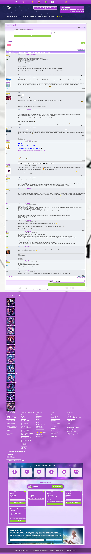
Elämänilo (8, 140)
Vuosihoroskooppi (54, 432)
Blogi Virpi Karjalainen (25, 424)
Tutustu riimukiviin (40, 429)
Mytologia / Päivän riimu (41, 424)
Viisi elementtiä (54, 435)
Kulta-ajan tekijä (70, 416)
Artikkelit (8, 430)
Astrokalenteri (39, 7)
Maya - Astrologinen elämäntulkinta (13, 459)
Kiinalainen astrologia (55, 430)
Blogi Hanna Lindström (26, 437)
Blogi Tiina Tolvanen (25, 431)
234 (12, 50)
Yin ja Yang (53, 433)
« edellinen (79, 49)
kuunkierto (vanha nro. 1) (34, 46)
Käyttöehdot (52, 550)
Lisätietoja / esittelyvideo (17, 500)
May (6, 76)
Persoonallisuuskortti (55, 419)
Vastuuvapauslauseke (59, 550)
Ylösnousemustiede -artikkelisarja (74, 417)
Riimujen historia (39, 427)
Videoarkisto (69, 421)
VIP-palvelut (61, 16)
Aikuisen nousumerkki (10, 419)
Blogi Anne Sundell (25, 436)
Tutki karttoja (9, 16)
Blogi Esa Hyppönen (25, 426)
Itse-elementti (54, 436)
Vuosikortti (53, 420)
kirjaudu (26, 29)
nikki (7, 54)
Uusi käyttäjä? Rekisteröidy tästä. (76, 11)
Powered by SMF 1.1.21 (39, 288)
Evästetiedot (74, 550)
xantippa (7, 126)
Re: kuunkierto (28, 92)
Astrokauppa (50, 7)
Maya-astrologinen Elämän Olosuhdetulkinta (15, 460)
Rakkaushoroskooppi (10, 423)
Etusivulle (8, 434)
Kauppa (68, 423)
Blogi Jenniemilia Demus (26, 440)
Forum (22, 441)
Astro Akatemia (39, 436)
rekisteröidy (31, 29)
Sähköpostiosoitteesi (15, 538)
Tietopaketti (23, 443)
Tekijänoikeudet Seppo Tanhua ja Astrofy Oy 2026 (23, 550)
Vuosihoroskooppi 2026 (11, 417)
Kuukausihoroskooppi (10, 416)
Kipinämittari (8, 424)
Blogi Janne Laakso (25, 438)
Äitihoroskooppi (9, 421)
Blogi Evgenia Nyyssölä (26, 427)
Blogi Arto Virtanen (25, 430)
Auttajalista (8, 431)
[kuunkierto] (7, 59)
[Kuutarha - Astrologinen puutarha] (7, 89)
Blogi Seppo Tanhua (25, 420)
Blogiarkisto (69, 420)
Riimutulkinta (39, 426)
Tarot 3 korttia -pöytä (55, 423)
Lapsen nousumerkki (10, 420)
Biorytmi (23, 414)
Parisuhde (40, 16)
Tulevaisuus (25, 16)
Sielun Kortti (53, 417)
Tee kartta (23, 447)
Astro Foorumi (11, 25)
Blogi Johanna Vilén (25, 421)
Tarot (52, 414)
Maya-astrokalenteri (10, 457)
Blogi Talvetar (24, 434)
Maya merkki (9, 428)
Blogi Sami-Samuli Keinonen (27, 433)
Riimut (22, 416)
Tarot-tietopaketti (54, 416)
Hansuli (7, 188)
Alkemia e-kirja (9, 433)
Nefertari (7, 246)
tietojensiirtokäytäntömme (54, 535)
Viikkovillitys (8, 414)
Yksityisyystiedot (68, 550)
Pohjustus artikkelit (71, 419)
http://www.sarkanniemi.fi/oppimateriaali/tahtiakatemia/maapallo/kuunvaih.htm (32, 150)
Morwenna (8, 164)
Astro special (17, 46)
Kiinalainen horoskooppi (11, 427)
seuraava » (83, 49)
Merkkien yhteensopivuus (11, 426)
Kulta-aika (69, 414)
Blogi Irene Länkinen (25, 428)
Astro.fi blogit (52, 16)
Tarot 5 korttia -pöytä (55, 421)
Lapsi (45, 16)
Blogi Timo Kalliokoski (25, 423)
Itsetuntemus (33, 16)
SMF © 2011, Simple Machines (51, 288)
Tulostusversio (81, 276)
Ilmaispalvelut (17, 16)
